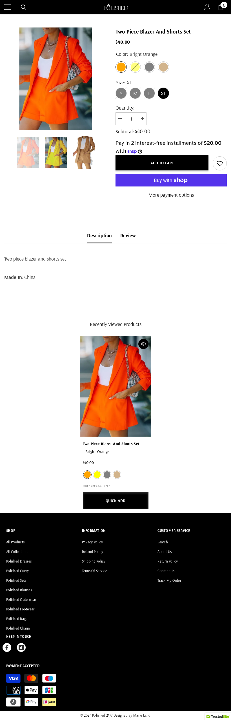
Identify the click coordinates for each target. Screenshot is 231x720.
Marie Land (142, 715)
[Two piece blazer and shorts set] (115, 386)
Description (99, 235)
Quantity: (124, 108)
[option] (55, 78)
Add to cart (162, 162)
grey (107, 474)
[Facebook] (7, 647)
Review (128, 235)
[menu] (7, 7)
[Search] (23, 7)
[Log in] (207, 7)
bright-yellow (97, 474)
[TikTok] (21, 647)
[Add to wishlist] (220, 163)
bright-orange (87, 474)
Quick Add (115, 500)
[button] (6, 152)
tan (117, 474)
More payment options (171, 195)
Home (10, 20)
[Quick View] (143, 344)
